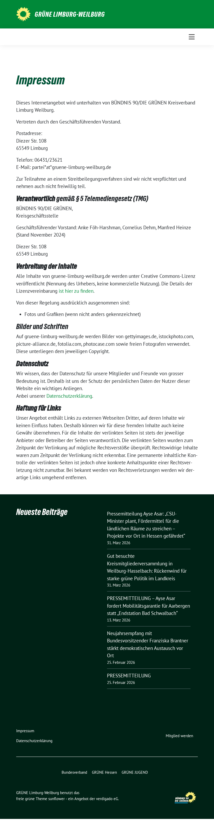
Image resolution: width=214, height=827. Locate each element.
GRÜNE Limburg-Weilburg (70, 14)
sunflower (56, 798)
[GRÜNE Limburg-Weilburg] (23, 13)
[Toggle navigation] (192, 36)
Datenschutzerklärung (69, 396)
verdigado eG (107, 798)
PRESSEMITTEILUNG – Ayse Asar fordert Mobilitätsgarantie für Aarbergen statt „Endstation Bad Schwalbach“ (148, 605)
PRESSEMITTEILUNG (129, 675)
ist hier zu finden (76, 291)
